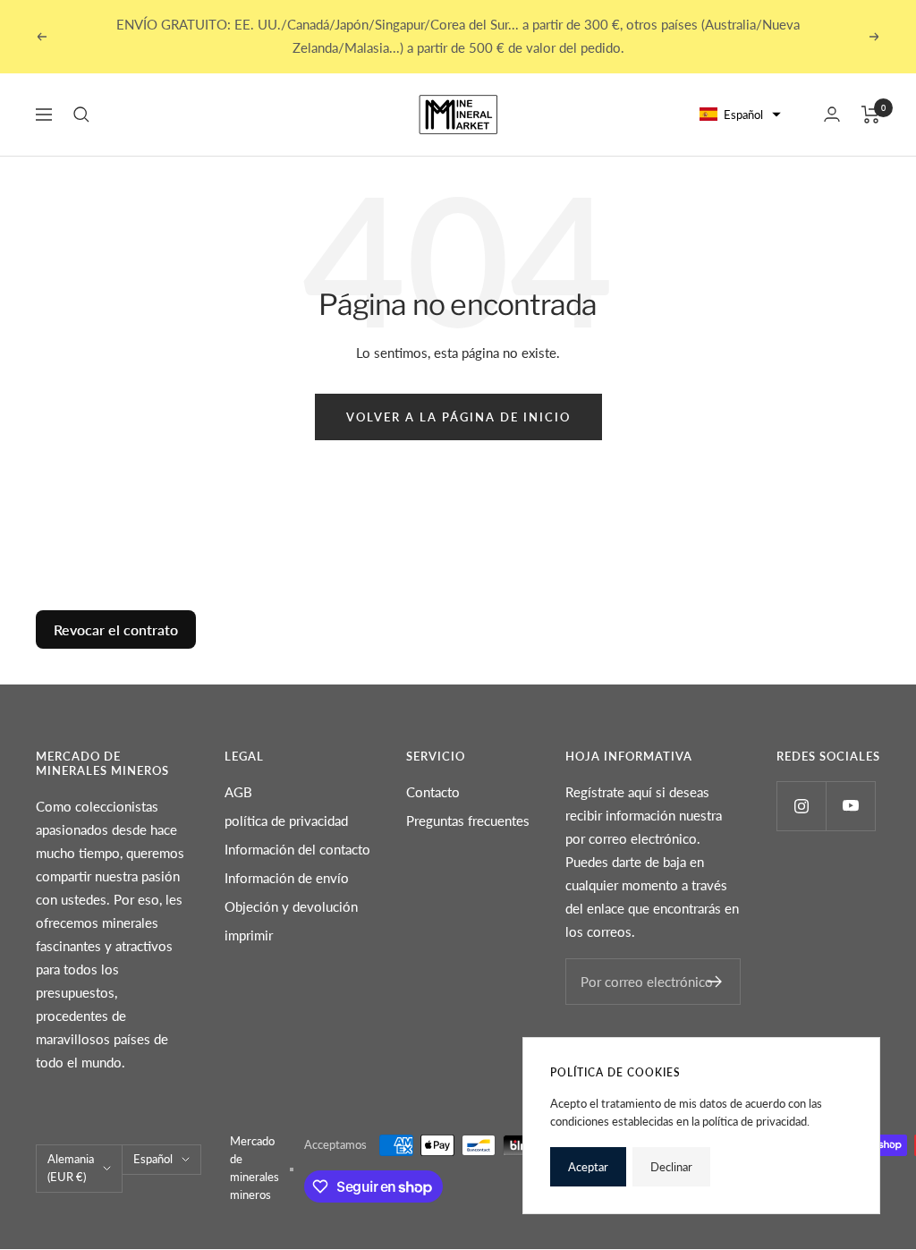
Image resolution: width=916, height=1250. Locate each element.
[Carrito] (870, 114)
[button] (741, 115)
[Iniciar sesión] (832, 114)
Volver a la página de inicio (458, 417)
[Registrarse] (715, 981)
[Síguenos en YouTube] (850, 805)
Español (153, 1159)
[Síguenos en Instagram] (801, 805)
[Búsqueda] (81, 114)
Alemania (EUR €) (70, 1168)
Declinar (671, 1167)
